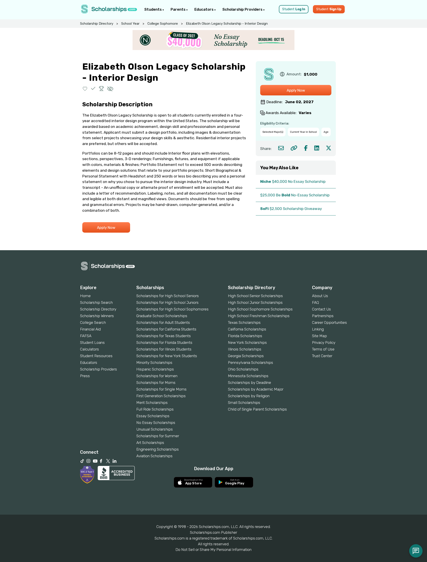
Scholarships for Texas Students (163, 336)
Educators (204, 9)
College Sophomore (162, 24)
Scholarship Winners (97, 316)
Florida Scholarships (245, 336)
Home (85, 296)
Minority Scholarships (154, 362)
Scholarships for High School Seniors (167, 296)
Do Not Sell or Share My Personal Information (213, 549)
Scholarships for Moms (155, 382)
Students (153, 9)
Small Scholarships (244, 402)
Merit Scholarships (152, 402)
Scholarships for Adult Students (163, 322)
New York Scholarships (247, 342)
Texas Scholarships (244, 322)
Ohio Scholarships (243, 369)
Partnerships (323, 316)
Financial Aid (90, 329)
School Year (130, 24)
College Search (93, 322)
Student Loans (92, 342)
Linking (318, 329)
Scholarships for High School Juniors (167, 302)
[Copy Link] (293, 148)
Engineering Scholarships (157, 449)
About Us (320, 296)
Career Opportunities (329, 322)
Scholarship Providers (242, 9)
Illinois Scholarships (244, 349)
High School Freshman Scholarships (259, 316)
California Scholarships (247, 329)
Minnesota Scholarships (248, 376)
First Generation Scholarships (161, 396)
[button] (85, 88)
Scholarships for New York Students (166, 356)
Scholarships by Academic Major (255, 389)
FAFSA (85, 336)
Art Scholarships (150, 442)
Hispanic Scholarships (155, 369)
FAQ (315, 302)
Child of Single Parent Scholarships (257, 409)
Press (85, 376)
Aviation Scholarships (154, 456)
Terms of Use (323, 349)
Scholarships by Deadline (249, 382)
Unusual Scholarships (154, 429)
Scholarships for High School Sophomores (172, 309)
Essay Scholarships (152, 416)
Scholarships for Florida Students (164, 342)
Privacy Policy (323, 342)
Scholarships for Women (156, 376)
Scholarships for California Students (166, 329)
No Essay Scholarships (155, 422)
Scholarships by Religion (249, 396)
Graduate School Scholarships (161, 316)
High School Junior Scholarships (255, 302)
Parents (178, 9)
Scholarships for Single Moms (161, 389)
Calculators (89, 349)
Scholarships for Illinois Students (163, 349)
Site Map (319, 336)
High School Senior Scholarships (255, 296)
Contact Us (321, 309)
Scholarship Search (96, 302)
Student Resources (96, 356)
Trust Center (322, 356)
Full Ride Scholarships (155, 409)
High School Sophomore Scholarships (260, 309)
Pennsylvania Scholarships (250, 362)
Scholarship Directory (96, 24)
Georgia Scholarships (246, 356)
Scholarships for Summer (157, 436)
